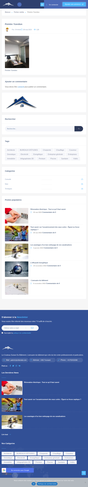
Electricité (24, 154)
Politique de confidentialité (47, 484)
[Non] (85, 482)
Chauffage (60, 150)
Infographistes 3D (27, 159)
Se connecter (53, 5)
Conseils (8, 179)
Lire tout (5, 434)
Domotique (11, 154)
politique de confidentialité (22, 333)
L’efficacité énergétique (39, 263)
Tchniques (8, 189)
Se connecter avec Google (20, 470)
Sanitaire (64, 159)
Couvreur (72, 150)
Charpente (47, 150)
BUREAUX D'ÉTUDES (29, 150)
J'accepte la (17, 333)
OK (34, 484)
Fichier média (19, 12)
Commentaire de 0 (49, 212)
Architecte (11, 150)
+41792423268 (72, 360)
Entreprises (72, 154)
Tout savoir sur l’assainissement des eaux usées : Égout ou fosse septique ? (52, 399)
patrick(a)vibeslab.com (19, 360)
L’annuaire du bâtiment (39, 280)
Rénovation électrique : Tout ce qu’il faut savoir (48, 209)
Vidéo (75, 159)
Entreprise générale (55, 154)
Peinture (42, 159)
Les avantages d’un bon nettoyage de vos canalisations (51, 245)
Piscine (53, 159)
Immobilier (11, 159)
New (6, 184)
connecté (21, 87)
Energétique (38, 154)
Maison (7, 12)
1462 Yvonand (45, 360)
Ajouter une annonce (73, 4)
